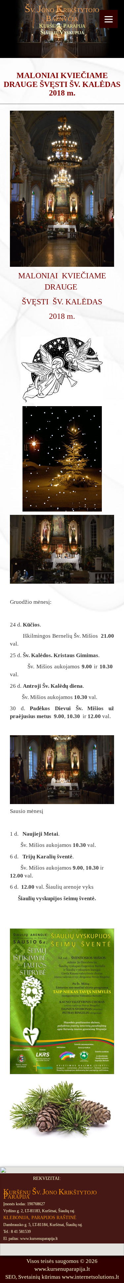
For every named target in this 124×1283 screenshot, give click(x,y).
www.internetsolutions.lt (90, 1277)
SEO (10, 1277)
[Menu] (109, 19)
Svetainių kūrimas (39, 1277)
